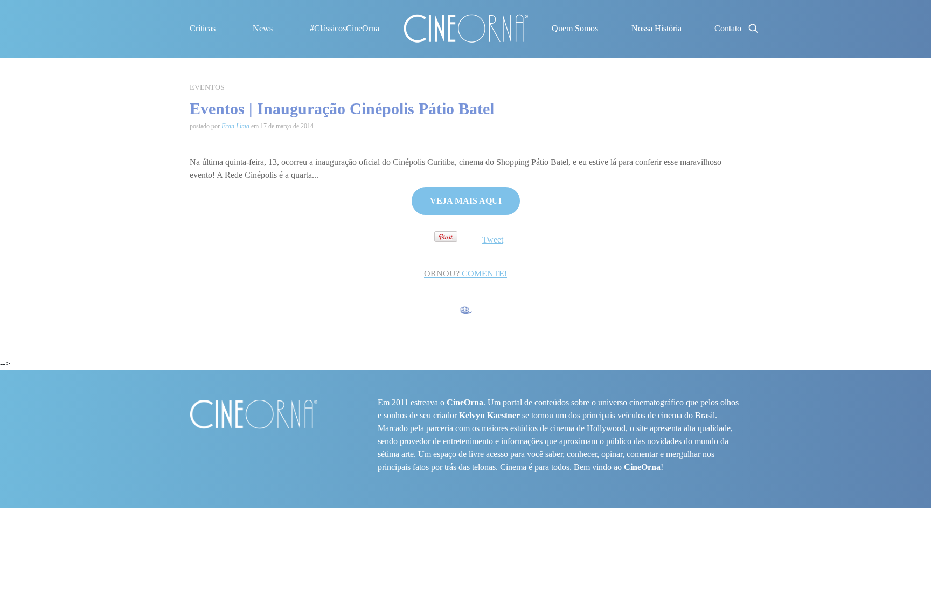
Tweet (492, 239)
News (263, 28)
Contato (727, 28)
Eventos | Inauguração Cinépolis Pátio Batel (342, 108)
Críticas (203, 28)
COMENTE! (465, 273)
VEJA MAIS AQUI (466, 200)
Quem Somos (575, 28)
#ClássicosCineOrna (344, 28)
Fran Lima (235, 126)
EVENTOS (207, 88)
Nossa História (656, 28)
